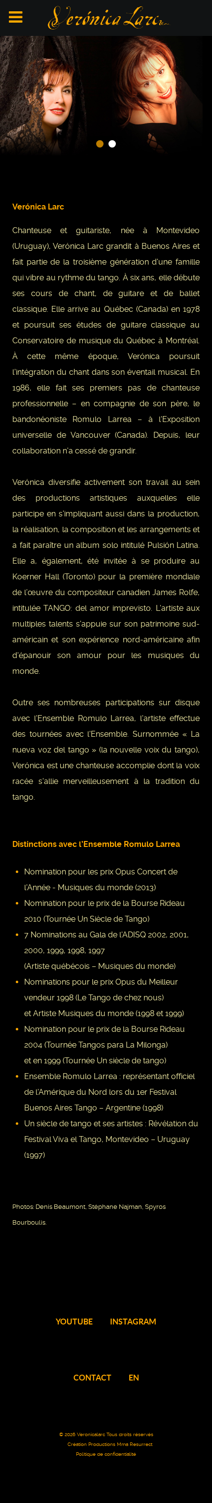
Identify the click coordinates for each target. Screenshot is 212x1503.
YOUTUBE (74, 1321)
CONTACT (92, 1377)
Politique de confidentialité (106, 1454)
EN (134, 1377)
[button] (100, 144)
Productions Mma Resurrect (120, 1444)
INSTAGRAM (133, 1321)
